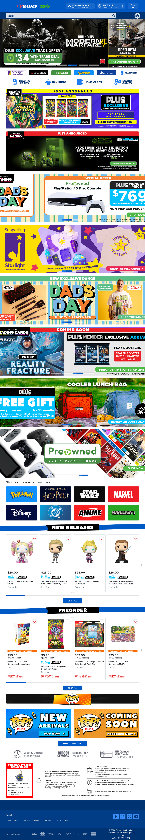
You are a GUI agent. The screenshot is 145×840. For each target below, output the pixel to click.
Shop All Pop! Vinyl (72, 743)
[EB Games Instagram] (122, 816)
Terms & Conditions (31, 820)
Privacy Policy (12, 820)
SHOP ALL (72, 601)
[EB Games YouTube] (136, 816)
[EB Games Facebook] (116, 816)
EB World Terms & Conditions (58, 820)
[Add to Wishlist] (34, 539)
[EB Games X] (129, 816)
